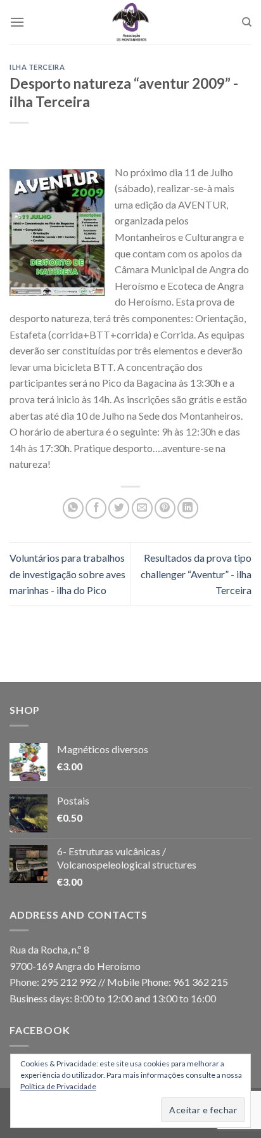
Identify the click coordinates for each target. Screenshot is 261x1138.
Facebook (40, 1030)
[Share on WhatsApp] (73, 508)
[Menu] (17, 21)
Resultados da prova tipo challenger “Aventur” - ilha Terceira (196, 574)
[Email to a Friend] (142, 508)
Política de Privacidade (58, 1086)
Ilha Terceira (37, 67)
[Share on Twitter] (118, 508)
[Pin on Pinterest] (165, 508)
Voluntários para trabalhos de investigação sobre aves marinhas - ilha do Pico (67, 574)
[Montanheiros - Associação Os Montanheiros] (130, 22)
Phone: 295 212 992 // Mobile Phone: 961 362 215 (119, 982)
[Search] (246, 22)
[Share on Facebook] (96, 508)
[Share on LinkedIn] (187, 508)
